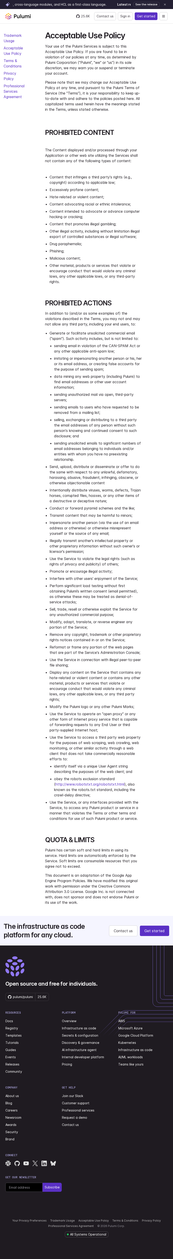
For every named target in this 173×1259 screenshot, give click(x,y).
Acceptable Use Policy (93, 1220)
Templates (13, 1035)
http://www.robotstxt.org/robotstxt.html (89, 784)
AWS (121, 1021)
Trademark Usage (62, 1220)
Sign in (125, 16)
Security (11, 1132)
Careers (11, 1110)
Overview (69, 1021)
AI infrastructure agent (79, 1050)
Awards (10, 1125)
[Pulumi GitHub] (17, 1163)
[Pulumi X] (35, 1163)
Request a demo (74, 1117)
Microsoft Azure (130, 1028)
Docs (9, 1021)
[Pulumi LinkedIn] (44, 1163)
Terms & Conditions (125, 1220)
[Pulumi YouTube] (26, 1163)
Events (10, 1057)
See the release (146, 4)
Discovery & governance (80, 1043)
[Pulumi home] (18, 16)
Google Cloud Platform (135, 1035)
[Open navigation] (163, 16)
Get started (146, 16)
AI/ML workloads (130, 1057)
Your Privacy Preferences (29, 1220)
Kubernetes (127, 1043)
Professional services (78, 1110)
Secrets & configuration (80, 1035)
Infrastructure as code (79, 1028)
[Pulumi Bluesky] (53, 1163)
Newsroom (13, 1117)
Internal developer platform (83, 1057)
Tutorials (12, 1043)
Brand (9, 1139)
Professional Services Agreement (14, 91)
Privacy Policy (151, 1220)
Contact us (105, 16)
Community (13, 1071)
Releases (12, 1064)
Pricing (67, 1064)
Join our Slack (72, 1096)
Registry (11, 1028)
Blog (8, 1103)
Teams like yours (130, 1064)
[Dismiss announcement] (165, 4)
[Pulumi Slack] (8, 1163)
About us (12, 1096)
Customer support (75, 1103)
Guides (10, 1050)
